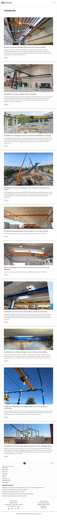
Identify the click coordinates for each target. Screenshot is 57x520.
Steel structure (5, 469)
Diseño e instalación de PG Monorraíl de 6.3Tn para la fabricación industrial (27, 268)
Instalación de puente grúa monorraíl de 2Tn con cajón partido (26, 231)
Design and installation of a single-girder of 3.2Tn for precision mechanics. (25, 407)
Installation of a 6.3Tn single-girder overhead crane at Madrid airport (28, 446)
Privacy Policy (43, 506)
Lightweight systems (6, 480)
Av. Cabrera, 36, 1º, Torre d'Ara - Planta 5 (13, 504)
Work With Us (44, 508)
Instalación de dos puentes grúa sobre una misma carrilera (25, 47)
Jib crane (4, 477)
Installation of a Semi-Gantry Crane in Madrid (20, 94)
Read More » (6, 58)
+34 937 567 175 (13, 501)
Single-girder (5, 473)
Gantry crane (5, 471)
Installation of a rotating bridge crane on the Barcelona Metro (25, 352)
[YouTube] (18, 508)
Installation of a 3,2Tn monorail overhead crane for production (25, 312)
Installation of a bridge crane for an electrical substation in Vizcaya (27, 136)
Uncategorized (5, 482)
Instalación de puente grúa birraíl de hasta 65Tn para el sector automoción (17, 493)
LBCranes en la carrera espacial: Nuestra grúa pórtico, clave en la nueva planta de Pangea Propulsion (23, 487)
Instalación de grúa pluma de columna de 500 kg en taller (14, 495)
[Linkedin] (11, 508)
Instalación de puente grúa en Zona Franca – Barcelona (13, 491)
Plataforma (4, 475)
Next (52, 463)
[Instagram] (8, 508)
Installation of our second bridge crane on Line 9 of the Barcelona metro (27, 189)
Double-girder (5, 467)
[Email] (15, 508)
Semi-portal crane (6, 478)
